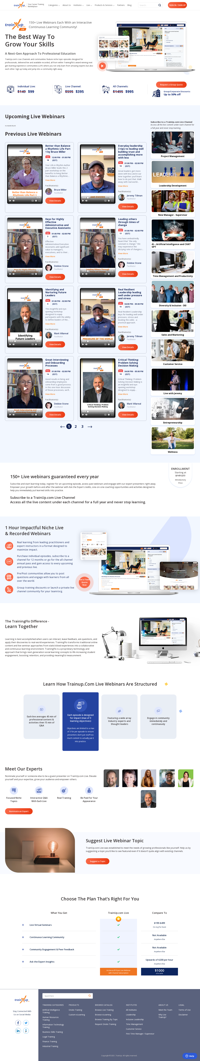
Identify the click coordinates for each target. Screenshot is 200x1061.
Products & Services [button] (104, 5)
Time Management (134, 1024)
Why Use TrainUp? (162, 1016)
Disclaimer (183, 1014)
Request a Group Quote (171, 84)
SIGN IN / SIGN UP (177, 5)
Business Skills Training (52, 1032)
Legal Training (48, 1036)
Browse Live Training (104, 1010)
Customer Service (133, 1029)
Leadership (131, 1014)
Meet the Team (165, 1010)
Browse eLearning (103, 1014)
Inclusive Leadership (135, 1019)
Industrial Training (50, 1046)
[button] (25, 174)
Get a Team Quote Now (84, 582)
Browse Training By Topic (106, 1019)
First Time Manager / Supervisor (140, 1033)
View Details (55, 200)
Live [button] (88, 5)
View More (50, 180)
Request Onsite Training (105, 1024)
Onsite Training (75, 1010)
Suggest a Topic (97, 861)
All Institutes (131, 1010)
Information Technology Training (53, 1025)
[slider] (25, 197)
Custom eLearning (77, 1014)
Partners (121, 5)
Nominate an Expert (19, 811)
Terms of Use (185, 1010)
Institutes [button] (77, 5)
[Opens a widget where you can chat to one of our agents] (189, 1056)
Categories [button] (53, 5)
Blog (129, 5)
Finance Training (49, 1041)
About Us (67, 5)
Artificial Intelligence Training (51, 1011)
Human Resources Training (50, 1018)
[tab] (63, 925)
